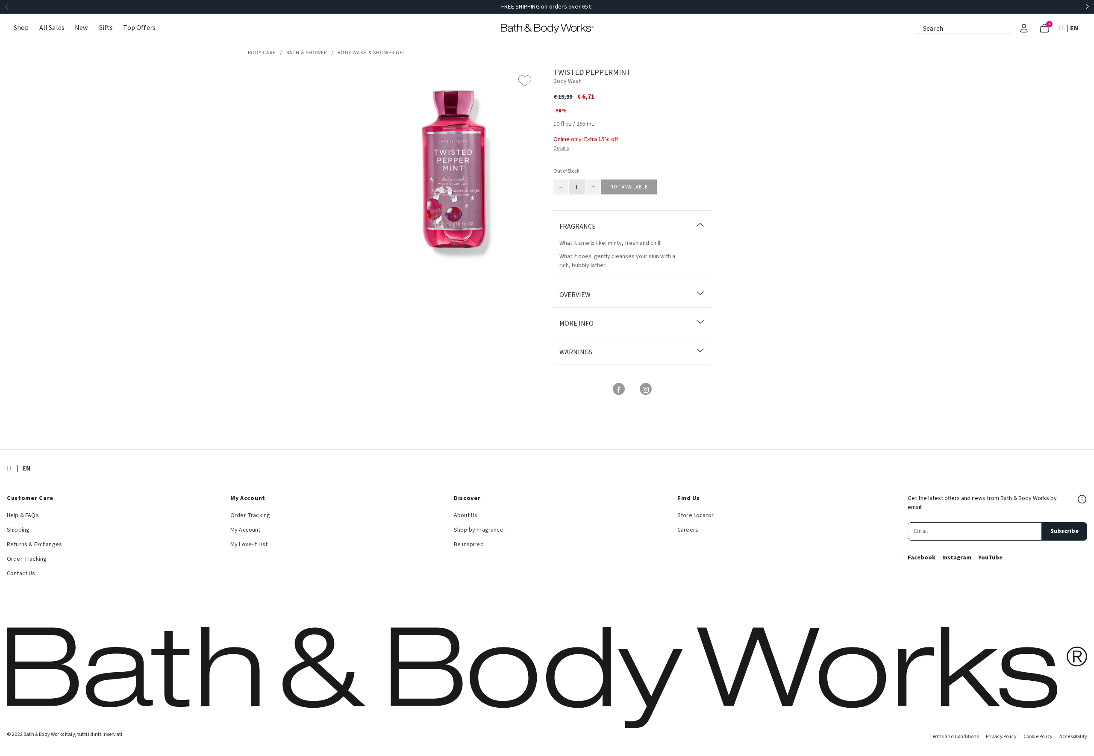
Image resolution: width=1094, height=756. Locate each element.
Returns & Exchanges (34, 544)
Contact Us (21, 573)
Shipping (18, 530)
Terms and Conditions (954, 736)
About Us (465, 515)
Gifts (105, 27)
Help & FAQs (23, 515)
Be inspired (469, 544)
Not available (629, 187)
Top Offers (139, 27)
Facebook (921, 557)
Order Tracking (27, 559)
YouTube (990, 557)
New (81, 27)
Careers (687, 530)
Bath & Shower (306, 52)
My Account (245, 530)
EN (1075, 28)
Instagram (956, 557)
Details (561, 148)
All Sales (52, 27)
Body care (262, 52)
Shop (21, 27)
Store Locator (695, 515)
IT (1062, 28)
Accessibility (1073, 736)
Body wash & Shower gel (372, 52)
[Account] (1023, 28)
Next (1087, 7)
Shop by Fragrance (478, 530)
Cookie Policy (1038, 736)
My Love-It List (249, 544)
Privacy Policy (1001, 736)
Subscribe (1064, 531)
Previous (7, 7)
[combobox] (963, 27)
